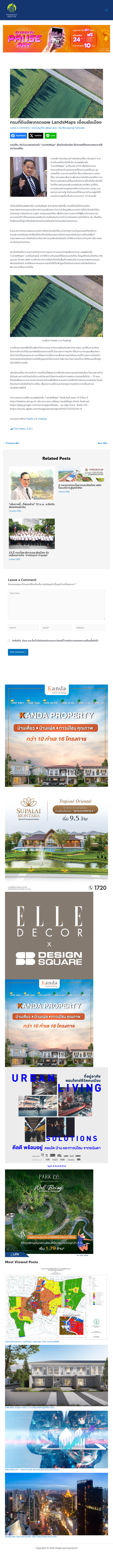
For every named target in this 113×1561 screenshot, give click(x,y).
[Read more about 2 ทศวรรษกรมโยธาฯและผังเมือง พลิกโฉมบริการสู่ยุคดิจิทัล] (81, 473)
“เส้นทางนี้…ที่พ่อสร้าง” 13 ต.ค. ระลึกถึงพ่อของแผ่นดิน (32, 505)
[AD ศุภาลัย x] (56, 38)
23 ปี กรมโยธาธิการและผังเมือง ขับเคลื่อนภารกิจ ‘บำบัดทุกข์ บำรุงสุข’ (29, 554)
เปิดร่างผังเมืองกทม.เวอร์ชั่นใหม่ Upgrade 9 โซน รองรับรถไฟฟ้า (32, 1341)
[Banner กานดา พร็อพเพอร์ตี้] (56, 735)
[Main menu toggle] (106, 10)
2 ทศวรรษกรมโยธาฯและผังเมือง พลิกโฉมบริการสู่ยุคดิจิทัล (80, 486)
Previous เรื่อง (11, 443)
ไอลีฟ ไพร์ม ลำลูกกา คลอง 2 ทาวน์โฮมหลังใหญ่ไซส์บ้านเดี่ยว (30, 1407)
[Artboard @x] (56, 1117)
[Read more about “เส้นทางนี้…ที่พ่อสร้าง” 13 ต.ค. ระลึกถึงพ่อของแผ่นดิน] (32, 483)
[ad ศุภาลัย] (56, 840)
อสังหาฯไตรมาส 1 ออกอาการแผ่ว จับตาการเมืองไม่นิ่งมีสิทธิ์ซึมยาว (32, 1469)
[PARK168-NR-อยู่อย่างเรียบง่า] (49, 1212)
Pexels (29, 419)
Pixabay (42, 419)
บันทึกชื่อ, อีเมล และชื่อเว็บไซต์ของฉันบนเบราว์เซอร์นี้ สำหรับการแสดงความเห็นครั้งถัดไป (55, 640)
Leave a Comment (20, 128)
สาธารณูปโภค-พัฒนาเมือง (44, 128)
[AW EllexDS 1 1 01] (49, 935)
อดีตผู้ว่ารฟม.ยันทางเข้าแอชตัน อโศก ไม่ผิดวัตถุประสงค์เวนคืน (31, 1536)
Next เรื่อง (104, 443)
